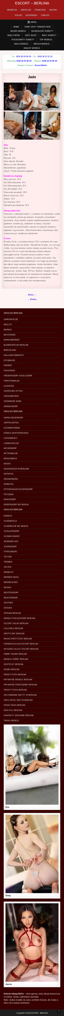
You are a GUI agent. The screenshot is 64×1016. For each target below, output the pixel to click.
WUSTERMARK (11, 598)
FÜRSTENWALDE (12, 381)
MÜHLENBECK (10, 458)
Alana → (32, 295)
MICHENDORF (10, 448)
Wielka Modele (42, 44)
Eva (7, 807)
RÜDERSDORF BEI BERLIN (16, 504)
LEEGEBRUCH (10, 438)
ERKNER (8, 365)
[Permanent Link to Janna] (32, 942)
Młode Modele (18, 31)
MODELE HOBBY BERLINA (16, 659)
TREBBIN (8, 562)
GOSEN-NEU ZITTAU (13, 391)
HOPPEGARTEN (11, 423)
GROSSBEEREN (11, 396)
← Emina (32, 299)
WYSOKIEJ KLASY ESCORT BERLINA (21, 649)
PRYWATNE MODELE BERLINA (18, 679)
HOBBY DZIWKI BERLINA (15, 654)
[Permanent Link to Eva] (32, 765)
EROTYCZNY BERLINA (14, 633)
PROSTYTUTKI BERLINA (15, 674)
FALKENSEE (9, 370)
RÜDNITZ (8, 516)
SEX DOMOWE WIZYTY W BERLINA (20, 695)
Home (16, 27)
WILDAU (7, 587)
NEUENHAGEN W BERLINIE (16, 469)
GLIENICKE (9, 386)
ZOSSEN (8, 608)
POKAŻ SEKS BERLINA (14, 705)
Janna (9, 984)
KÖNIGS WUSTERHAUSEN (16, 433)
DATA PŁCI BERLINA (13, 710)
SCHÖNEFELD (10, 521)
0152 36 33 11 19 (45, 56)
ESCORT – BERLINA (32, 3)
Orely (8, 895)
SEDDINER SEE (11, 541)
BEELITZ (8, 324)
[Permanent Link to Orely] (32, 854)
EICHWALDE (9, 360)
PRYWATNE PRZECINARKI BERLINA (20, 685)
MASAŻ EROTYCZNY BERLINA (18, 639)
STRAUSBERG (10, 551)
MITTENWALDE (11, 453)
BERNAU (8, 330)
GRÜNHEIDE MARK (12, 401)
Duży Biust (31, 35)
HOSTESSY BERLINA (13, 664)
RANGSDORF (10, 499)
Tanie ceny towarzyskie (37, 27)
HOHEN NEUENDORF (13, 418)
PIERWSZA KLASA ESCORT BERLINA (21, 644)
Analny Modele (32, 48)
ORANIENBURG (11, 479)
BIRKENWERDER (11, 340)
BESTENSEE (10, 335)
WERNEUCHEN (11, 582)
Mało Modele (21, 44)
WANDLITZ (9, 572)
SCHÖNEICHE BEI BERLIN (16, 526)
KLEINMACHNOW (12, 428)
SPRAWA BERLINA (12, 613)
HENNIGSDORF (11, 406)
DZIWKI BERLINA (11, 669)
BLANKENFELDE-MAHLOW (16, 345)
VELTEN (7, 567)
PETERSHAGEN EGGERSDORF (18, 489)
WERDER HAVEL (11, 577)
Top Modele (46, 40)
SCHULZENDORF (11, 531)
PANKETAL (9, 484)
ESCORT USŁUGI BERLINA (16, 623)
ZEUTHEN (8, 603)
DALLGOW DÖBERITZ (14, 355)
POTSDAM (8, 494)
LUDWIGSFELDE (11, 443)
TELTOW (8, 557)
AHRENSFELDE (11, 319)
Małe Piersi (13, 35)
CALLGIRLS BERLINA (13, 628)
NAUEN (7, 464)
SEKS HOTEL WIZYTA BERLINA (18, 700)
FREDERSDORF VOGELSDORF (18, 376)
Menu (33, 22)
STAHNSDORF (10, 546)
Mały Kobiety (49, 35)
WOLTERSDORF (11, 592)
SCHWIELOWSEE (12, 536)
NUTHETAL (9, 474)
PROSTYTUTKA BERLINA (15, 690)
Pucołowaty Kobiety (23, 40)
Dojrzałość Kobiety (42, 31)
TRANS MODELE (11, 720)
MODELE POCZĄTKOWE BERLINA (19, 618)
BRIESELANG (10, 350)
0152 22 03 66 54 (23, 56)
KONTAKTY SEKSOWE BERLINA (19, 715)
